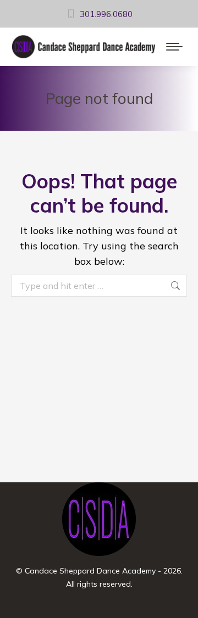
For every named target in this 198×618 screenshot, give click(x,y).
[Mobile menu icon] (174, 47)
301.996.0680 (106, 14)
